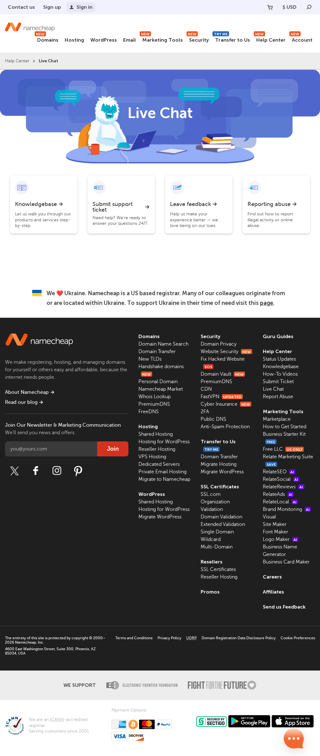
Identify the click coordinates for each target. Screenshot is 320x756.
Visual (269, 517)
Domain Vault (222, 374)
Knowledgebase (281, 366)
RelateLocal (280, 502)
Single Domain (217, 532)
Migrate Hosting (219, 464)
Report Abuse (278, 396)
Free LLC (282, 449)
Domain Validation (221, 517)
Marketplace (277, 419)
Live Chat (273, 389)
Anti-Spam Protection (225, 426)
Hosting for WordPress (164, 442)
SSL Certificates (220, 487)
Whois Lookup (154, 396)
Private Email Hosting (162, 472)
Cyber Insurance (225, 404)
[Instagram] (57, 470)
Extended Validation (223, 524)
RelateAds (277, 494)
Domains (47, 39)
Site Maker (275, 524)
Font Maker (275, 532)
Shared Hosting (155, 434)
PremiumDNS (154, 404)
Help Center (270, 39)
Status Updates (279, 359)
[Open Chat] (294, 738)
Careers (272, 577)
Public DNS (213, 419)
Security (198, 39)
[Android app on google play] (249, 721)
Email (129, 40)
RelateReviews (283, 487)
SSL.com (211, 494)
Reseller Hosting (156, 449)
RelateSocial (280, 479)
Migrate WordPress (160, 517)
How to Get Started (284, 426)
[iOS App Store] (293, 721)
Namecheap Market (160, 389)
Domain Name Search (163, 344)
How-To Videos (280, 374)
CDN (206, 389)
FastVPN (221, 396)
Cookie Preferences (298, 638)
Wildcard (211, 539)
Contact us (21, 7)
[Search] (309, 7)
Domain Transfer (157, 351)
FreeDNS (148, 411)
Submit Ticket (278, 381)
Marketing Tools (162, 39)
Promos (210, 592)
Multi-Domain (216, 547)
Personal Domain (158, 381)
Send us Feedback (284, 607)
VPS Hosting (152, 457)
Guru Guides (278, 336)
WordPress (103, 40)
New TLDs (150, 359)
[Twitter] (14, 470)
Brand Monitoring (286, 509)
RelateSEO (278, 472)
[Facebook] (35, 470)
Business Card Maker (286, 562)
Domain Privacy (219, 344)
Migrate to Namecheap (164, 479)
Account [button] (301, 39)
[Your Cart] (270, 7)
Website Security (226, 351)
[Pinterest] (78, 470)
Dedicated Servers (159, 464)
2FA (205, 411)
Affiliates (273, 592)
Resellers (211, 562)
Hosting (74, 40)
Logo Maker (280, 539)
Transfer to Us (232, 39)
